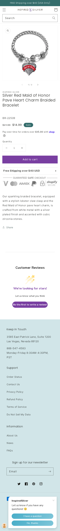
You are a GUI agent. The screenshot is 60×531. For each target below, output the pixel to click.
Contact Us (13, 384)
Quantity (7, 141)
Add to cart (30, 159)
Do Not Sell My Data (18, 414)
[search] (30, 18)
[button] (4, 9)
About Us (12, 435)
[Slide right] (37, 84)
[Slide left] (22, 84)
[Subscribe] (49, 471)
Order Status (14, 376)
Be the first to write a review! (30, 304)
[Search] (54, 18)
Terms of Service (17, 406)
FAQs (10, 450)
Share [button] (9, 227)
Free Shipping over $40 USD (21, 170)
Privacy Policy (15, 391)
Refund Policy (15, 399)
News (10, 443)
